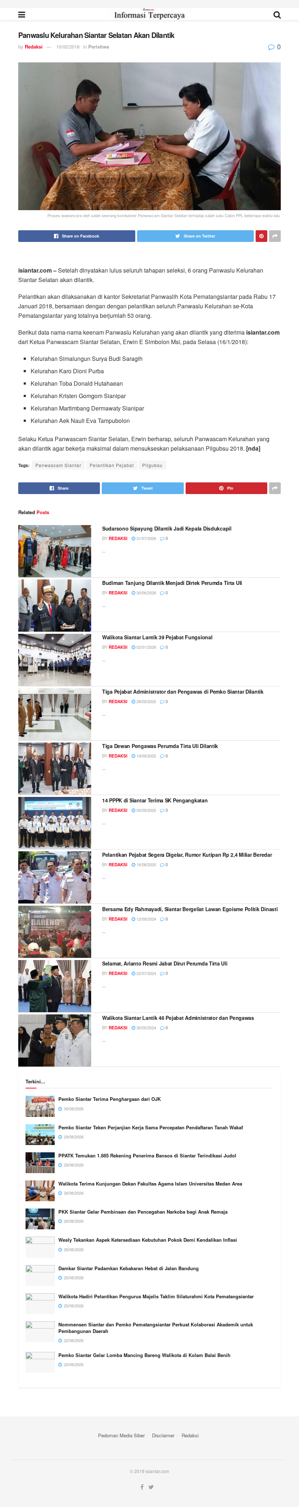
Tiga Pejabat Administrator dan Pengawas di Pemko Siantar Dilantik (183, 691)
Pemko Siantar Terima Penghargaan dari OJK (109, 1098)
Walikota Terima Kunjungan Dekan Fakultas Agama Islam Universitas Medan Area (150, 1183)
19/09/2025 (145, 756)
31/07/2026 (145, 538)
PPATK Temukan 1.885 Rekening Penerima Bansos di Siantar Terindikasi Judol (147, 1155)
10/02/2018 (67, 46)
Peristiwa (98, 46)
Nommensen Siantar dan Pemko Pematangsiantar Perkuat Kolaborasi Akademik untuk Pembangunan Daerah (155, 1327)
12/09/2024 (145, 919)
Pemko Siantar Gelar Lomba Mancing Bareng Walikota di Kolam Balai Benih (144, 1355)
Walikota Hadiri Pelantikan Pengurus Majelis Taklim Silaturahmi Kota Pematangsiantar (156, 1296)
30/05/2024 (145, 1027)
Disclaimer (163, 1435)
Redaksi (34, 46)
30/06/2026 (145, 593)
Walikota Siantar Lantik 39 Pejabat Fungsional (157, 637)
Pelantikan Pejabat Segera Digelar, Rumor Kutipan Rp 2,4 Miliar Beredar (187, 854)
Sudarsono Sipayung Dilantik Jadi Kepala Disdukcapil (167, 528)
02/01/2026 (145, 647)
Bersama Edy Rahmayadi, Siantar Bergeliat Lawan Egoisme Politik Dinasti (189, 909)
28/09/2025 (145, 701)
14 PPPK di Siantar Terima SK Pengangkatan (155, 800)
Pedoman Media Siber (121, 1435)
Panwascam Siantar (58, 465)
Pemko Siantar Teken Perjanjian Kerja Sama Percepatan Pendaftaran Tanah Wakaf (150, 1127)
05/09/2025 (145, 810)
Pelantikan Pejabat (112, 465)
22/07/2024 (145, 973)
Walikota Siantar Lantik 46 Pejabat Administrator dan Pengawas (178, 1017)
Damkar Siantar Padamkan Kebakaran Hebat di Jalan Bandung (128, 1268)
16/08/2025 (145, 864)
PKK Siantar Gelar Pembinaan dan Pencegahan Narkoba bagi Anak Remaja (143, 1211)
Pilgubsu (152, 465)
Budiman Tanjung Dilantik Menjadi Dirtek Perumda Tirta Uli (172, 582)
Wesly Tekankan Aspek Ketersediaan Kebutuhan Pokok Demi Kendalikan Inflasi (147, 1239)
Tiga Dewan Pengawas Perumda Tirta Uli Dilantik (160, 745)
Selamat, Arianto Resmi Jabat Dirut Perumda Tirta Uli (164, 963)
